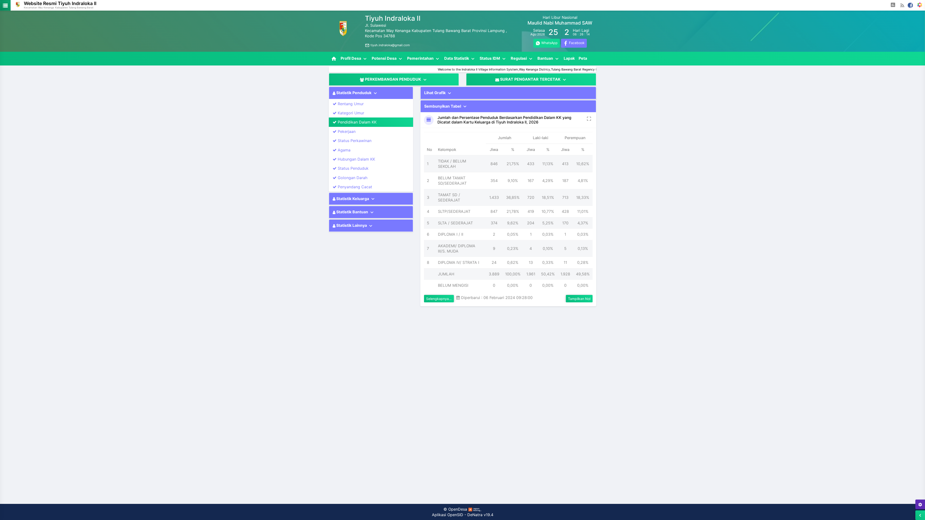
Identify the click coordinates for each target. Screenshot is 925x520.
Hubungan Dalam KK (356, 159)
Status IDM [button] (493, 59)
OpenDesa (457, 509)
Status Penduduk (353, 168)
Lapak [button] (569, 58)
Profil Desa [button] (354, 59)
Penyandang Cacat (354, 186)
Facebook (576, 43)
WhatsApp (549, 43)
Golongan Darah (352, 177)
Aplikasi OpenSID (447, 514)
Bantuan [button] (548, 59)
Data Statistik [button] (460, 59)
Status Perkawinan (354, 140)
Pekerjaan (346, 131)
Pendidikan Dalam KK (357, 122)
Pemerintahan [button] (423, 59)
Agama (343, 150)
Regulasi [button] (522, 59)
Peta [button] (583, 58)
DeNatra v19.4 (480, 514)
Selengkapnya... (439, 299)
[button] (893, 5)
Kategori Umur (350, 112)
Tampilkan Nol (579, 299)
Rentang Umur (350, 103)
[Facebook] (910, 4)
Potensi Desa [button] (387, 59)
